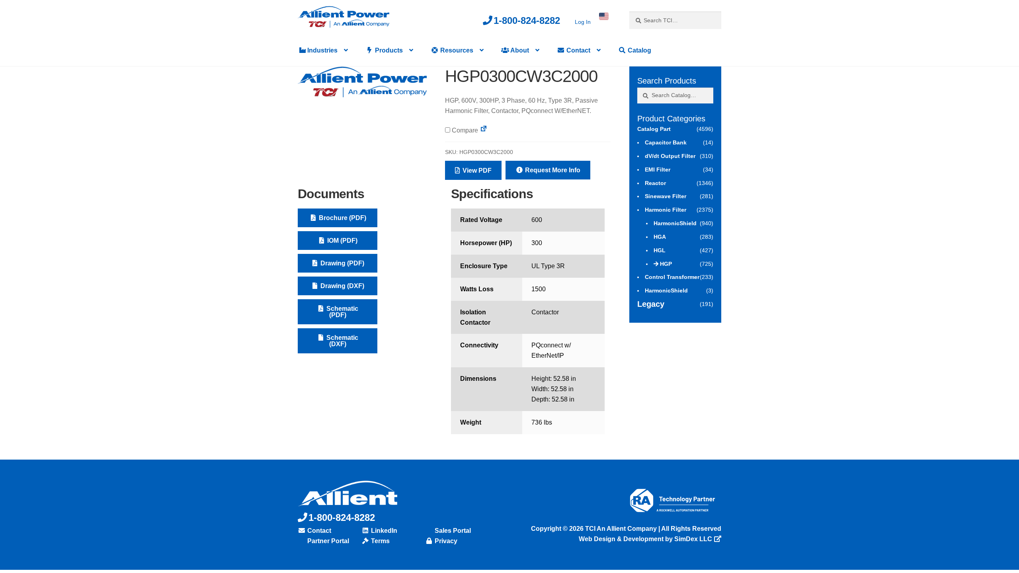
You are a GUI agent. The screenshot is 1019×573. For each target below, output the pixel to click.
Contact (577, 50)
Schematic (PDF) (341, 311)
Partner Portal (327, 541)
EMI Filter (657, 169)
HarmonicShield (675, 223)
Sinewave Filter (665, 196)
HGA (660, 237)
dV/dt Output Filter (670, 156)
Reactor (655, 183)
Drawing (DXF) (341, 286)
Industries (322, 50)
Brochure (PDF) (341, 217)
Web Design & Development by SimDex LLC (645, 539)
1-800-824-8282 (527, 20)
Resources (456, 50)
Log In (583, 22)
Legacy (650, 304)
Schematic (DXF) (341, 340)
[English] (604, 16)
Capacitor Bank (666, 142)
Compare (464, 130)
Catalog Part (654, 129)
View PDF (476, 170)
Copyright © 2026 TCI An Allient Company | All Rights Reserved (626, 528)
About (519, 50)
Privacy (445, 541)
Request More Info (551, 170)
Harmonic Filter (665, 210)
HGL (660, 250)
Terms (379, 541)
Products (388, 50)
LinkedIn (383, 530)
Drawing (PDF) (341, 263)
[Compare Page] (484, 130)
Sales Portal (452, 530)
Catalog (638, 50)
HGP (666, 264)
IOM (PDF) (341, 240)
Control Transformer (672, 277)
